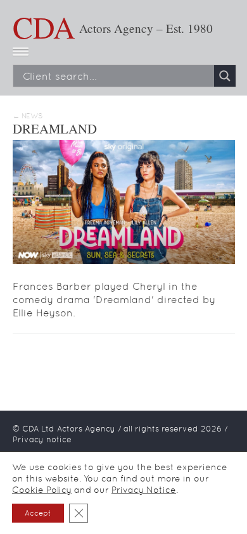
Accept (38, 513)
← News (27, 116)
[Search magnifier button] (225, 76)
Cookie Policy (42, 490)
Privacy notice (42, 439)
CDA (44, 26)
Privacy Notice (143, 490)
